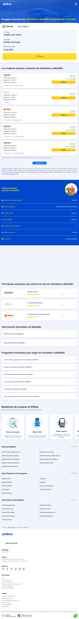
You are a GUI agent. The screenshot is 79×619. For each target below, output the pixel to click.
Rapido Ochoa (6, 478)
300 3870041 (58, 172)
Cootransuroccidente (46, 486)
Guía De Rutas (12, 527)
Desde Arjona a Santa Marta (48, 459)
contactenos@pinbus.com (10, 174)
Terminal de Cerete (45, 505)
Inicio (4, 527)
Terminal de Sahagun (8, 516)
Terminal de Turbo (45, 509)
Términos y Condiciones (8, 596)
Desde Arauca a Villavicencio (11, 452)
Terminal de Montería (8, 505)
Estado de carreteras (7, 582)
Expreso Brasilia (7, 482)
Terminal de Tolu (7, 519)
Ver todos (74, 446)
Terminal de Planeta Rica (47, 512)
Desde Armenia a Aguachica (10, 463)
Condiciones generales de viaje (10, 600)
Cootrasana (5, 489)
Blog (3, 578)
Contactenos (5, 606)
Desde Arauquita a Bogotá (10, 455)
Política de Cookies (7, 604)
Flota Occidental (7, 486)
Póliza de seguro (6, 602)
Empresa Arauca (7, 493)
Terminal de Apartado (46, 516)
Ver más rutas (39, 163)
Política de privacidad (8, 588)
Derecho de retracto (7, 598)
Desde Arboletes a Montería (10, 459)
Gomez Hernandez (45, 489)
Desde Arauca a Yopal (46, 452)
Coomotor (43, 478)
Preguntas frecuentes (7, 586)
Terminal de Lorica (7, 509)
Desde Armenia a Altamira (10, 466)
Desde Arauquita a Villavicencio (49, 455)
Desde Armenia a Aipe (46, 463)
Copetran (42, 482)
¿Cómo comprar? (6, 580)
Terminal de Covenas (8, 512)
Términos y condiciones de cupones (11, 584)
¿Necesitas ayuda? (11, 543)
